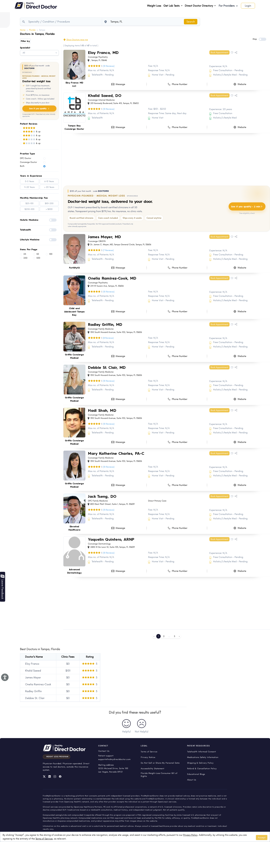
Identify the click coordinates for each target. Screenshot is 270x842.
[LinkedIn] (49, 776)
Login (248, 5)
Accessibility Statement (152, 768)
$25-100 (29, 203)
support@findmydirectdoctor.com (114, 759)
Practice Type (27, 153)
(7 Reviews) (108, 250)
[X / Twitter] (44, 776)
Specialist (25, 47)
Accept (261, 837)
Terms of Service (44, 838)
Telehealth (25, 229)
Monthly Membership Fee (34, 197)
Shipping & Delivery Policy (200, 763)
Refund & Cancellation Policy (202, 768)
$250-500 (29, 209)
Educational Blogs (196, 774)
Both (22, 166)
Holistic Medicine (29, 219)
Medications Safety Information (202, 757)
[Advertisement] (157, 159)
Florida (32, 30)
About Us (191, 780)
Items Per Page (28, 249)
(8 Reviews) (108, 338)
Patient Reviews (28, 123)
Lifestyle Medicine (29, 239)
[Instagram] (54, 776)
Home (22, 30)
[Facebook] (60, 776)
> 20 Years (49, 187)
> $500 (49, 209)
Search (190, 21)
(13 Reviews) (108, 510)
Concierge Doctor (28, 162)
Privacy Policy (190, 834)
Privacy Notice (148, 757)
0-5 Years (29, 181)
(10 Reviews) (108, 66)
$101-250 (49, 203)
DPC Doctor (25, 158)
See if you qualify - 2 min (245, 206)
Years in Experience (31, 175)
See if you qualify (38, 108)
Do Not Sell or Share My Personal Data (160, 763)
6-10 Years (49, 181)
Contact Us (103, 751)
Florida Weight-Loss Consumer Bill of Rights (159, 774)
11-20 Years (29, 187)
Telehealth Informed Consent (201, 751)
